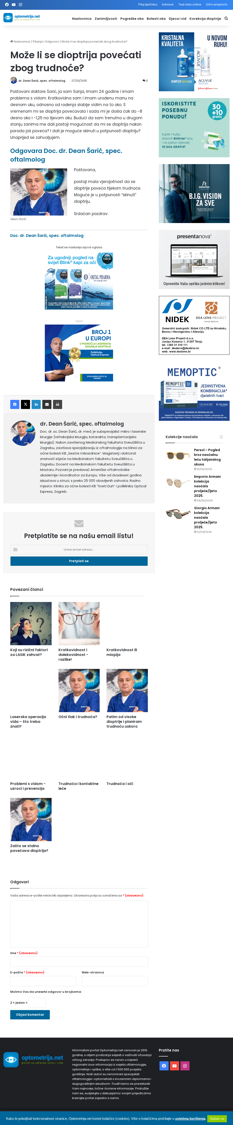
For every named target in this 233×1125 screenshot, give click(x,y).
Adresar (168, 4)
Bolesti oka (156, 18)
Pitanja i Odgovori (46, 41)
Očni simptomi (216, 4)
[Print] (57, 404)
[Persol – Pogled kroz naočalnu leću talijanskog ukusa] (178, 456)
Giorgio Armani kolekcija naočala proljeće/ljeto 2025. (207, 517)
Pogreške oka (132, 18)
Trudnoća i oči (119, 783)
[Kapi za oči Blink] (79, 308)
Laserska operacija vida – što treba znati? (28, 721)
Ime (24, 953)
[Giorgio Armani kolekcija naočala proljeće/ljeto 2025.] (178, 514)
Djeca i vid (177, 18)
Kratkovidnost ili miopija (121, 652)
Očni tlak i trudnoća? (77, 716)
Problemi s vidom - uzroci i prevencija (28, 786)
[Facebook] (14, 404)
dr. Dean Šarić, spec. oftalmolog (41, 81)
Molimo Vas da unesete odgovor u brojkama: (46, 992)
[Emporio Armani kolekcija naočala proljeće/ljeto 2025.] (178, 482)
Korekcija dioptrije (205, 18)
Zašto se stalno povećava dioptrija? (29, 848)
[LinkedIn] (36, 404)
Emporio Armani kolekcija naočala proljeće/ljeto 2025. (207, 486)
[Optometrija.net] (21, 17)
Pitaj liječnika (147, 4)
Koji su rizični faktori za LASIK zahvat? (29, 652)
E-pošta (27, 972)
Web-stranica (93, 972)
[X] (25, 404)
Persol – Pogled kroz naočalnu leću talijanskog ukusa (207, 457)
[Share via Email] (46, 404)
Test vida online (189, 4)
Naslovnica (81, 18)
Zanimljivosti (106, 18)
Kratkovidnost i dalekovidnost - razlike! (73, 654)
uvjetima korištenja (190, 1118)
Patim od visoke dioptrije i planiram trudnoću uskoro (124, 721)
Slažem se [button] (217, 1118)
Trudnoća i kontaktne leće (78, 786)
